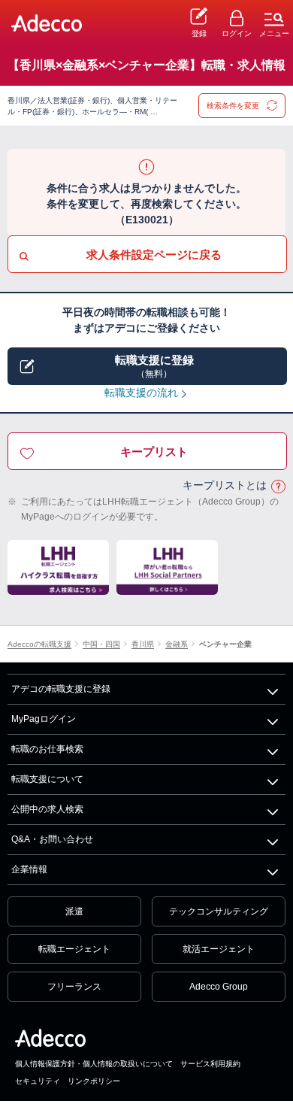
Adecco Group (218, 986)
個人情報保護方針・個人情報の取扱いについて (94, 1064)
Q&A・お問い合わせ (52, 839)
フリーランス (74, 986)
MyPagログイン (43, 719)
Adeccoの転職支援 (39, 645)
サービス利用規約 (210, 1064)
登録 (199, 33)
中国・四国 (101, 645)
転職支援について (47, 779)
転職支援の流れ (141, 393)
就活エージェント (219, 949)
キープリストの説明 (277, 486)
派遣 (74, 911)
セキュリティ (37, 1081)
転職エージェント (74, 949)
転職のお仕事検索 (47, 749)
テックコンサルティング (218, 911)
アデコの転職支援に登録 (60, 689)
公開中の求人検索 (47, 809)
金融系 (176, 645)
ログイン (237, 33)
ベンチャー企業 (225, 645)
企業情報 (29, 869)
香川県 (142, 645)
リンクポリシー (94, 1081)
